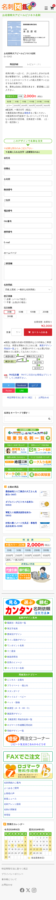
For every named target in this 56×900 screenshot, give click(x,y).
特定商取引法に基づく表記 (19, 397)
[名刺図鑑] (19, 8)
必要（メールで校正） (17, 299)
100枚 (33, 312)
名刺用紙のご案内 (12, 783)
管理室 (7, 815)
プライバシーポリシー (12, 874)
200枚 (46, 312)
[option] (28, 33)
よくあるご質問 (11, 788)
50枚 (21, 312)
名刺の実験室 (10, 809)
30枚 (9, 312)
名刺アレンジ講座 (12, 804)
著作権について (9, 879)
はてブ (35, 385)
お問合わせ (44, 397)
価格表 (27, 113)
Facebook (21, 385)
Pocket (9, 391)
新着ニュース (10, 799)
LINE (22, 391)
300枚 (10, 316)
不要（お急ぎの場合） (17, 302)
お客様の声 (9, 793)
